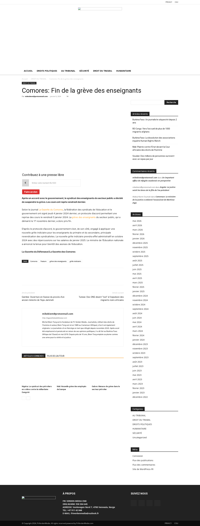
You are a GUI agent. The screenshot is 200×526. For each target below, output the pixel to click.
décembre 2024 (140, 295)
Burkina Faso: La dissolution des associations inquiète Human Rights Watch (154, 139)
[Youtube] (38, 2)
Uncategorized (140, 437)
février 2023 (138, 388)
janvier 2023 (139, 392)
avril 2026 (137, 225)
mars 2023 (138, 383)
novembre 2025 (140, 247)
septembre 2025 (140, 256)
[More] (52, 103)
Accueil (25, 79)
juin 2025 (137, 269)
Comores (33, 261)
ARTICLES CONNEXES (34, 356)
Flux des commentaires (144, 464)
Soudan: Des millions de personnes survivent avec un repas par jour (153, 157)
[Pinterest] (38, 103)
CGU (176, 2)
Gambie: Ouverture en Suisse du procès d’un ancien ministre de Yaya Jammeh (43, 298)
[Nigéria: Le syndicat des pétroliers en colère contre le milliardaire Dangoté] (38, 373)
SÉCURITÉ (84, 70)
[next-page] (28, 398)
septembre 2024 (140, 309)
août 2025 (137, 260)
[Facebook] (24, 2)
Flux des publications (143, 460)
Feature (43, 261)
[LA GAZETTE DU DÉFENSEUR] (100, 14)
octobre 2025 (139, 251)
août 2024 (137, 313)
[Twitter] (29, 2)
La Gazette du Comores (51, 209)
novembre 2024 (140, 300)
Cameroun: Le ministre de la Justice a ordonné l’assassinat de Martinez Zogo (154, 199)
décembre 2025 (140, 243)
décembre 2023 (140, 344)
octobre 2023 (139, 353)
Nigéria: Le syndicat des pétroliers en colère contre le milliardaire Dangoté (37, 389)
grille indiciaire (75, 261)
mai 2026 (137, 220)
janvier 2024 (139, 339)
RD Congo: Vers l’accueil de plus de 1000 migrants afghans (151, 130)
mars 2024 (138, 331)
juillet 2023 (138, 366)
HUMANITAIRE (123, 70)
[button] (174, 71)
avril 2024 (137, 326)
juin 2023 (137, 370)
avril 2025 (137, 278)
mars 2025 (138, 282)
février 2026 (138, 234)
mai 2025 (137, 273)
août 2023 (137, 361)
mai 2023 (137, 375)
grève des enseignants (84, 217)
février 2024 (138, 335)
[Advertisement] (100, 45)
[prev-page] (23, 398)
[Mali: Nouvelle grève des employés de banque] (73, 373)
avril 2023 (137, 379)
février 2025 (138, 287)
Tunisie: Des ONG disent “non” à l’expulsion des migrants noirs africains (101, 298)
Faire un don (30, 191)
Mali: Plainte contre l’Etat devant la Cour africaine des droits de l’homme (151, 148)
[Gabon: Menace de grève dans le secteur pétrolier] (108, 373)
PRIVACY (169, 2)
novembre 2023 (140, 348)
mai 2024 (137, 322)
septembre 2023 (140, 357)
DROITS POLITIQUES (47, 70)
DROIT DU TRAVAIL (102, 70)
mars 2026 (138, 229)
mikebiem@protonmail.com (36, 96)
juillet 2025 (138, 265)
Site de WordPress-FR (143, 469)
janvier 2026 (139, 238)
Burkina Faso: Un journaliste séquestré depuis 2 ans (155, 121)
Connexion (138, 456)
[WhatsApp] (33, 2)
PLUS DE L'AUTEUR (55, 356)
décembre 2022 (140, 397)
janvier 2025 (139, 291)
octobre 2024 (139, 304)
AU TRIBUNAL (68, 70)
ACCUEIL (28, 70)
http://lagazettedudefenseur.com (54, 318)
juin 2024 (137, 317)
